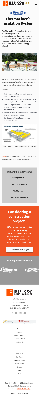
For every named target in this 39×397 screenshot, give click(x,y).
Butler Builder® (19, 339)
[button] (35, 3)
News (19, 374)
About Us (19, 354)
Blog (19, 370)
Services (19, 332)
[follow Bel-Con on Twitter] (12, 313)
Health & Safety (19, 360)
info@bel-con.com (19, 299)
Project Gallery (19, 335)
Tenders (25, 393)
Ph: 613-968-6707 (19, 302)
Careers (19, 367)
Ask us (4, 156)
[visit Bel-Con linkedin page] (16, 313)
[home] (17, 3)
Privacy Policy (16, 393)
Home (19, 329)
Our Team (19, 357)
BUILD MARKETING (23, 389)
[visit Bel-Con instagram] (20, 313)
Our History (19, 364)
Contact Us (19, 342)
